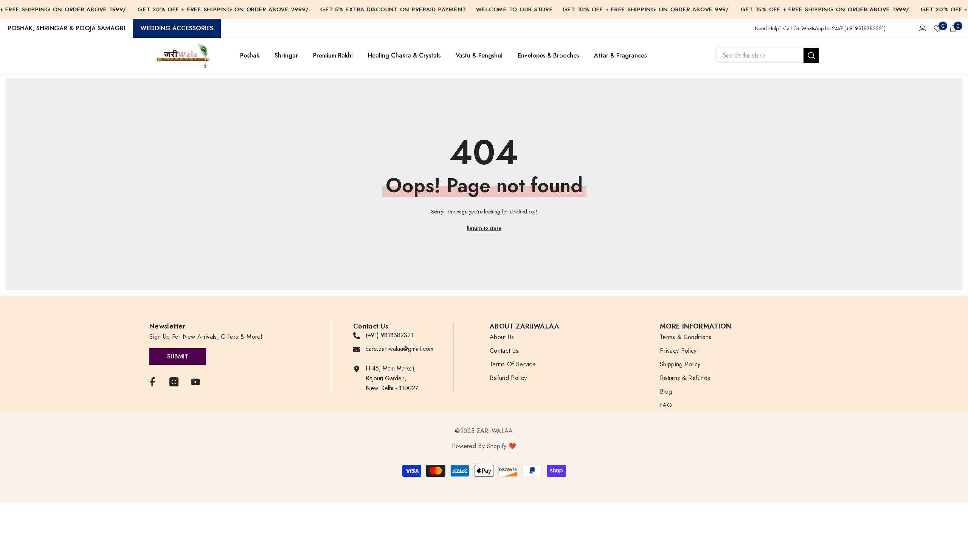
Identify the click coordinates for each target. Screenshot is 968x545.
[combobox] (760, 55)
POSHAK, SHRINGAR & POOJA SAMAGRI (66, 28)
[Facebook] (152, 382)
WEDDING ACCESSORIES (176, 28)
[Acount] (922, 28)
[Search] (768, 55)
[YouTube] (195, 382)
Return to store (484, 228)
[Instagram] (174, 382)
